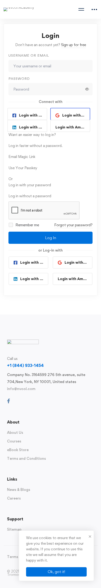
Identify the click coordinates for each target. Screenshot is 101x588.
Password (19, 78)
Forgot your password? (73, 225)
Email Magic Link (21, 156)
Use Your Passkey (22, 168)
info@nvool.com (21, 389)
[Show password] (87, 89)
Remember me (27, 225)
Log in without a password (29, 196)
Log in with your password (29, 185)
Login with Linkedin (33, 127)
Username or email (28, 55)
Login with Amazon (72, 127)
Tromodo (15, 574)
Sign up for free (73, 45)
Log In (50, 237)
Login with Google (76, 115)
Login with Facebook (33, 115)
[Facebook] (8, 401)
